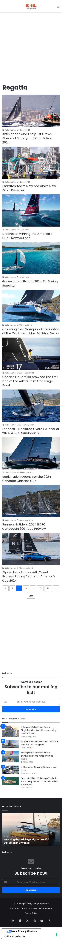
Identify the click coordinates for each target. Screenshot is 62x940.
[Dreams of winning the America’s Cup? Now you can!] (31, 210)
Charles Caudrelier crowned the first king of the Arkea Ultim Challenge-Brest (30, 381)
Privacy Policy (45, 908)
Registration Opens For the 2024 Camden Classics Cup (26, 479)
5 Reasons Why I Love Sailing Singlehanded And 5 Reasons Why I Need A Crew (39, 730)
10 (40, 588)
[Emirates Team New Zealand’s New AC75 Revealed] (31, 163)
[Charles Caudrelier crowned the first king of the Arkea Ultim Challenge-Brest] (31, 354)
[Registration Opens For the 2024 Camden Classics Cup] (31, 453)
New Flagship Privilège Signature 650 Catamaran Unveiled (26, 841)
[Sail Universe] (31, 6)
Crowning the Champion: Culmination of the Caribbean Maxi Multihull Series (31, 331)
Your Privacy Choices (24, 931)
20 (48, 588)
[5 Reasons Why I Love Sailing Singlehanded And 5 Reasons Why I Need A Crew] (10, 731)
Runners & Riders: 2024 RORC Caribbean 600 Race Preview (24, 526)
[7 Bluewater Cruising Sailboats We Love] (10, 770)
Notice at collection (15, 936)
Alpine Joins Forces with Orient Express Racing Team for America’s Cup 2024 (29, 576)
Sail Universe (10, 130)
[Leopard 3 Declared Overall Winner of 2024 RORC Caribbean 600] (31, 406)
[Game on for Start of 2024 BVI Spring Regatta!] (31, 258)
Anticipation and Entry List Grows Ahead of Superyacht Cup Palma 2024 (27, 138)
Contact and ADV (29, 908)
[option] (31, 829)
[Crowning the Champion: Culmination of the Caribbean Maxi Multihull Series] (31, 306)
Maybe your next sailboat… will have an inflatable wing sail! (39, 743)
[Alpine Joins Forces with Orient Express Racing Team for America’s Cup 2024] (31, 549)
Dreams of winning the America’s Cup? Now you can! (27, 236)
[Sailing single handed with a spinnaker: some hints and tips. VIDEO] (10, 756)
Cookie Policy (31, 913)
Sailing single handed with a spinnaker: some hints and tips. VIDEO (37, 755)
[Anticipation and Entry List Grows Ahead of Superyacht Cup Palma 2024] (31, 111)
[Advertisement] (31, 49)
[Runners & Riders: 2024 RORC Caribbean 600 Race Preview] (31, 501)
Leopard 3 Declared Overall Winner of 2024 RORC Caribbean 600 (30, 431)
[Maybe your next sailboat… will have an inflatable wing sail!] (10, 744)
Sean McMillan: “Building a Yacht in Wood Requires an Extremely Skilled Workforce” (39, 781)
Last (31, 596)
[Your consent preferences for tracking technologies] (57, 935)
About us (14, 908)
